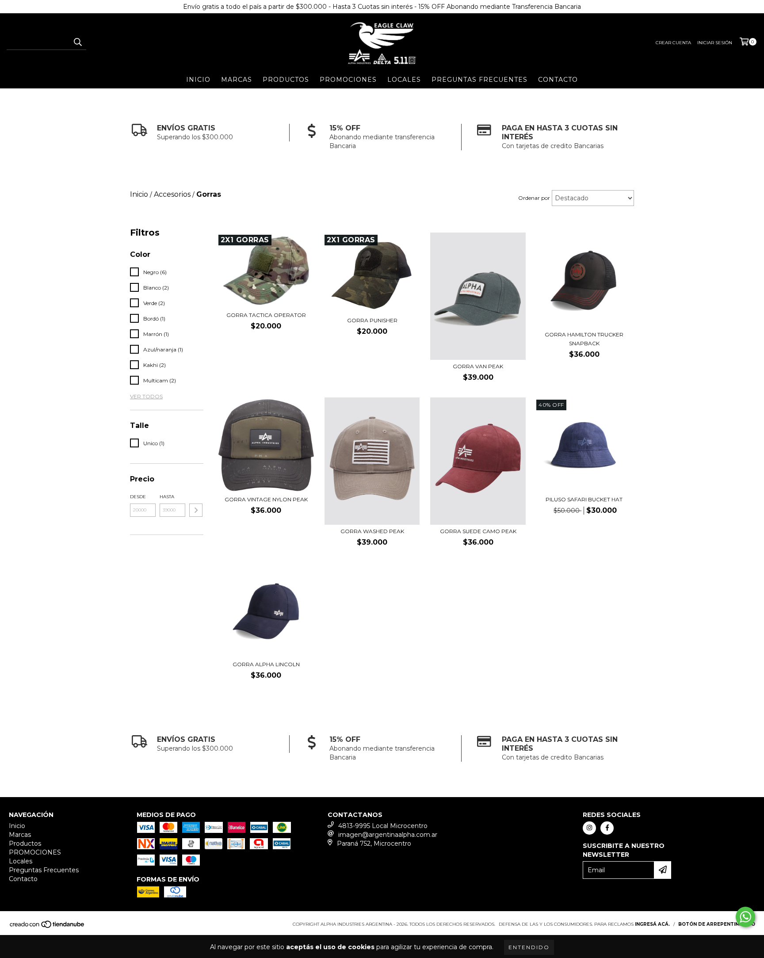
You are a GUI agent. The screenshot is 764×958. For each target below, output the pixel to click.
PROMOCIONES (348, 80)
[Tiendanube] (47, 927)
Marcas (236, 80)
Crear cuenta (673, 43)
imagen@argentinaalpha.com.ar (387, 835)
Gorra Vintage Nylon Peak (266, 499)
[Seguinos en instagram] (589, 828)
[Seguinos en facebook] (607, 828)
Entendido (529, 947)
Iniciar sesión (714, 43)
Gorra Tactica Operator (266, 315)
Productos (286, 80)
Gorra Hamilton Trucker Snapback (584, 339)
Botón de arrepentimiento (716, 924)
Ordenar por (534, 198)
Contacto (558, 80)
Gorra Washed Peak (372, 531)
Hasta (167, 497)
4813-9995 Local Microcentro (383, 826)
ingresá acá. (652, 924)
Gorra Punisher (372, 320)
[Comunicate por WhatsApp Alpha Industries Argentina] (745, 917)
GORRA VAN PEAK (478, 366)
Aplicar (195, 510)
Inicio (198, 80)
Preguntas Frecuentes (479, 80)
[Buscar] (77, 42)
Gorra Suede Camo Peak (478, 531)
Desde (138, 497)
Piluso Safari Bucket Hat (584, 499)
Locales (404, 80)
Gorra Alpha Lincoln (266, 664)
